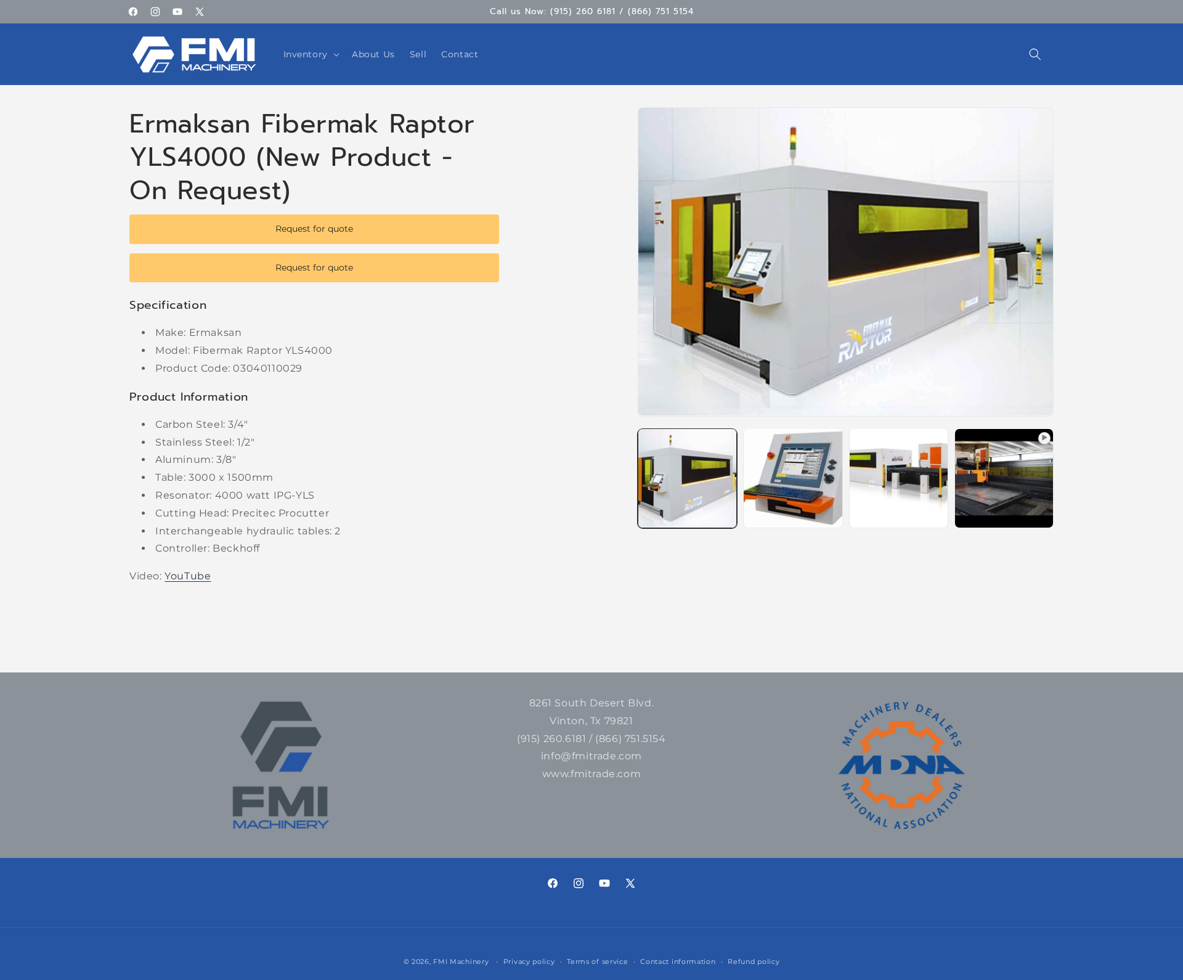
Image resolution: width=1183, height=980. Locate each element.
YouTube (188, 576)
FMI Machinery (461, 961)
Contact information (677, 961)
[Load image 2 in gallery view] (792, 478)
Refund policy (753, 961)
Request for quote (314, 228)
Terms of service (597, 961)
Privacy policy (529, 961)
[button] (310, 54)
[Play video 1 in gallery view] (1004, 478)
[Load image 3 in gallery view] (898, 478)
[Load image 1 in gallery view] (687, 478)
